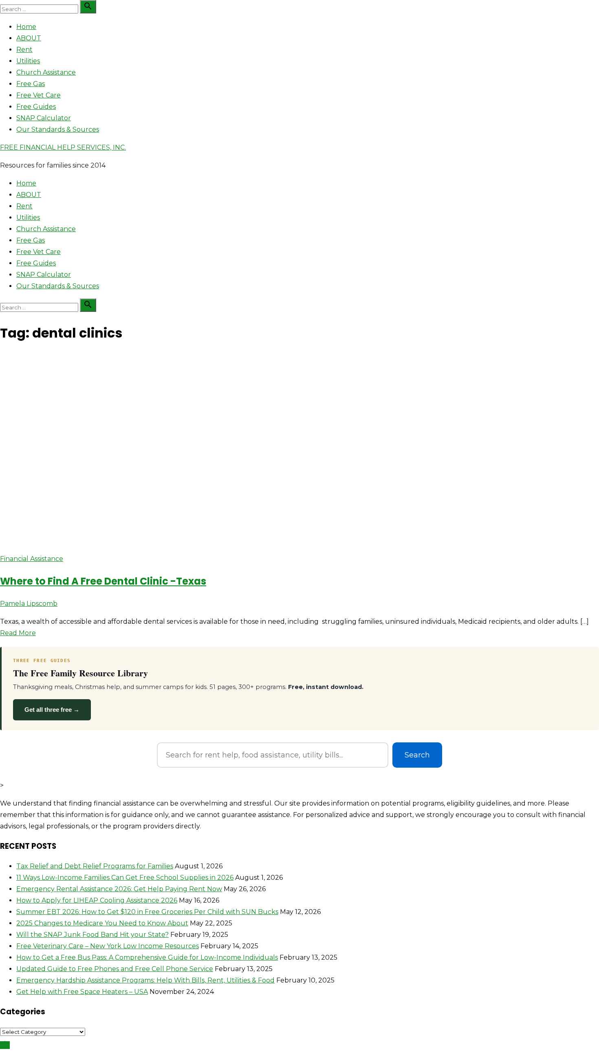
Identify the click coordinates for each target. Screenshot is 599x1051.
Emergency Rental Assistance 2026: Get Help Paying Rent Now (119, 889)
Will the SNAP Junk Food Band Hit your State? (92, 934)
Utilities (28, 61)
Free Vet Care (38, 95)
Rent (24, 49)
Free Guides (36, 106)
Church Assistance (46, 72)
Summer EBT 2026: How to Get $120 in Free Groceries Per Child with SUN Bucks (147, 912)
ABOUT (28, 38)
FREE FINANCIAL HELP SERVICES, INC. (63, 147)
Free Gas (30, 84)
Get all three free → (51, 709)
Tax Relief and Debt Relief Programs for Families (94, 866)
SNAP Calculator (43, 118)
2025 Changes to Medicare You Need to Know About (102, 923)
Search (417, 755)
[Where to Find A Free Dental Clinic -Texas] (163, 541)
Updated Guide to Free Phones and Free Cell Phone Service (114, 969)
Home (26, 27)
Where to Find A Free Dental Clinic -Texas (103, 581)
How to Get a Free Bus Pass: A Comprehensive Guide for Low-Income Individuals (147, 957)
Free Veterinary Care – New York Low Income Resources (107, 946)
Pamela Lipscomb (28, 603)
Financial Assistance (31, 559)
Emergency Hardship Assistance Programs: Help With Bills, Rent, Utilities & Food (145, 980)
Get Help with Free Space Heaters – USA (82, 992)
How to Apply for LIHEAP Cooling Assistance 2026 (96, 900)
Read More (18, 633)
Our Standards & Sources (57, 129)
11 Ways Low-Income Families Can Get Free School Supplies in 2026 (124, 877)
